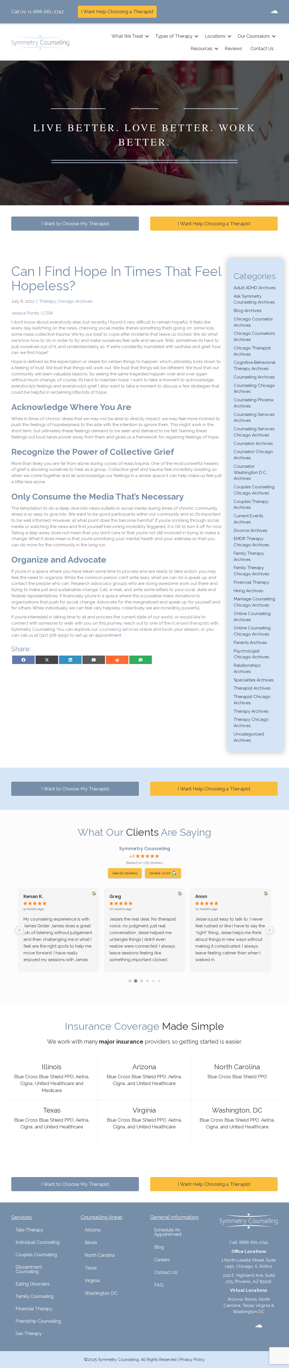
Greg (115, 896)
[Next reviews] (269, 930)
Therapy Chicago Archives (65, 301)
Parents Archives (250, 642)
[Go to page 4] (153, 981)
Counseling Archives (254, 377)
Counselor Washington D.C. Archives (250, 472)
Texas (91, 1268)
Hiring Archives (248, 590)
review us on (160, 873)
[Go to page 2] (141, 980)
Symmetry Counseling (144, 848)
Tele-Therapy (29, 1230)
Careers (162, 1259)
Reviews (233, 48)
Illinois (91, 1242)
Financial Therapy (251, 582)
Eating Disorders (33, 1284)
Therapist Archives (252, 688)
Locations (215, 36)
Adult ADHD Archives (254, 287)
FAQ (158, 1285)
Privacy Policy (192, 1359)
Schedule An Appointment (168, 1232)
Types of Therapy (173, 36)
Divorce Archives (250, 530)
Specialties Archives (253, 680)
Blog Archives (247, 310)
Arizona (92, 1230)
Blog (159, 1247)
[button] (147, 36)
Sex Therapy (29, 1333)
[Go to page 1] (135, 980)
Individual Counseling (38, 1242)
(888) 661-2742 (253, 1242)
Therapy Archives (251, 711)
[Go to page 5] (159, 981)
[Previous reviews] (19, 930)
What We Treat (127, 36)
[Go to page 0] (130, 980)
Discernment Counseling (29, 1269)
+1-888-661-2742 (46, 11)
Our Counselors (254, 36)
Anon (201, 896)
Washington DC (101, 1293)
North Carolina (100, 1255)
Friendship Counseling (38, 1321)
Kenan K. (33, 896)
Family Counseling (35, 1296)
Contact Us (262, 48)
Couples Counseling (36, 1254)
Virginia (92, 1280)
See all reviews (124, 873)
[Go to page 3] (147, 981)
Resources (202, 48)
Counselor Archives (253, 443)
